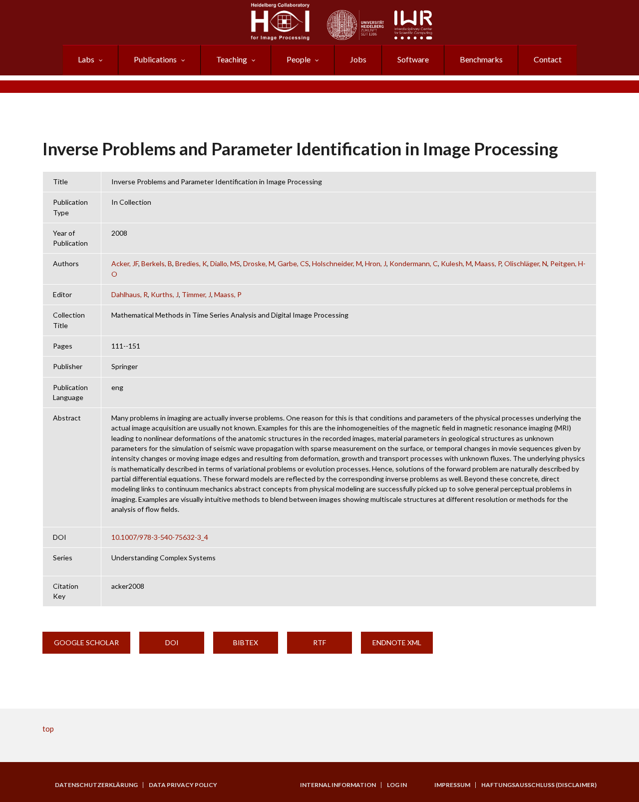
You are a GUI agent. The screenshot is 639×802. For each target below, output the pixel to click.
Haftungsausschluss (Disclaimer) (539, 785)
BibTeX (245, 642)
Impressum (452, 785)
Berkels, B (156, 263)
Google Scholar (86, 642)
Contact (548, 59)
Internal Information (338, 785)
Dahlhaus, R (129, 294)
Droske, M (259, 263)
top (48, 728)
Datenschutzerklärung (96, 785)
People (299, 59)
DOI (172, 642)
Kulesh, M (456, 263)
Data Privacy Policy (183, 785)
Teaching (231, 59)
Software (413, 59)
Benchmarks (481, 59)
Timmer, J (196, 294)
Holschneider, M (337, 263)
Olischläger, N (525, 263)
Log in (397, 785)
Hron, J (375, 263)
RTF (319, 642)
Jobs (358, 59)
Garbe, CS (293, 263)
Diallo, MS (225, 263)
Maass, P (488, 263)
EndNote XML (396, 642)
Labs (86, 59)
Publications (155, 59)
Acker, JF (124, 263)
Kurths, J (165, 294)
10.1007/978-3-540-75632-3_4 (159, 537)
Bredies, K (191, 263)
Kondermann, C (413, 263)
